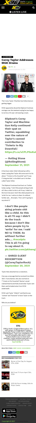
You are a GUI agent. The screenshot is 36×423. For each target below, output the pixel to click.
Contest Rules (11, 405)
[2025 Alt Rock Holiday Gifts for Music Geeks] (6, 387)
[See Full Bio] (22, 342)
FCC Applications (23, 401)
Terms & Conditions (11, 399)
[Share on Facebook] (8, 96)
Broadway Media (21, 421)
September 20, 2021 (17, 265)
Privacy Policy (27, 403)
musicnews (26, 348)
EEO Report (12, 401)
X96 (11, 67)
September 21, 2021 (17, 165)
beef (15, 348)
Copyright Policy (25, 399)
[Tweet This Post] (12, 96)
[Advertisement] (18, 34)
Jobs (29, 405)
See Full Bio (16, 342)
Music (19, 348)
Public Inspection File (13, 403)
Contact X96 (22, 405)
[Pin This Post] (20, 96)
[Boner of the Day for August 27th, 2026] (6, 364)
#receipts (19, 239)
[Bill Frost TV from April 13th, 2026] (6, 376)
